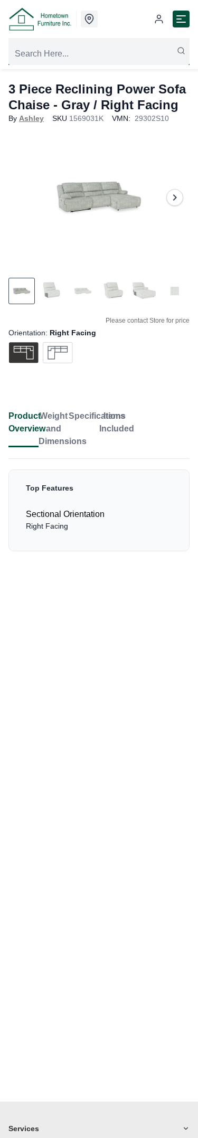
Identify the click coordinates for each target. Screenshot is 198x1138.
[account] (159, 19)
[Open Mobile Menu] (181, 19)
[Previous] (23, 197)
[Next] (174, 197)
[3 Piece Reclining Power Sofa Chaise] (99, 197)
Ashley (31, 118)
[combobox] (99, 54)
